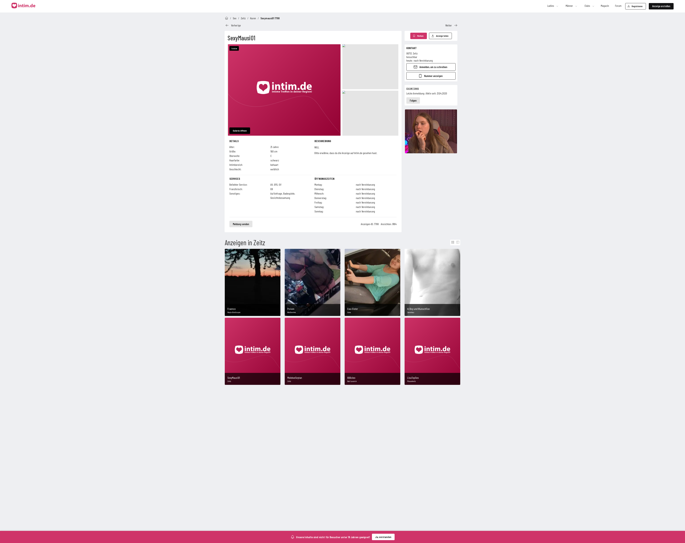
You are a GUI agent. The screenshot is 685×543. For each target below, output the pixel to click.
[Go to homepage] (226, 18)
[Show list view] (457, 242)
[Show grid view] (452, 242)
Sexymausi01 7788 (270, 18)
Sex (234, 18)
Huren (253, 18)
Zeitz (243, 18)
